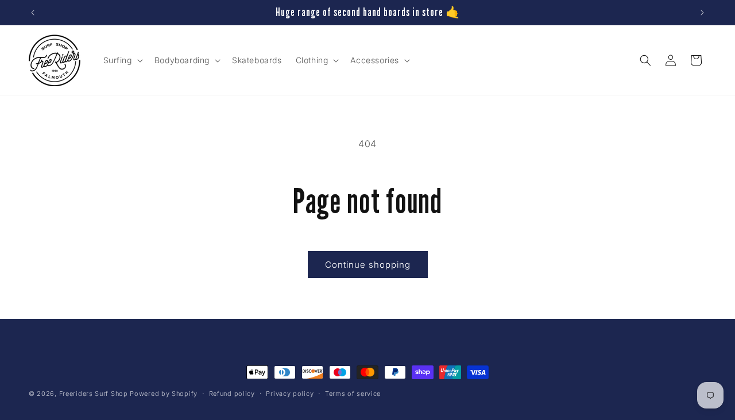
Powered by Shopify (164, 394)
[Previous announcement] (32, 13)
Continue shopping (368, 264)
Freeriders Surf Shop (93, 394)
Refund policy (232, 393)
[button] (122, 60)
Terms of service (353, 393)
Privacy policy (290, 393)
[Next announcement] (702, 13)
